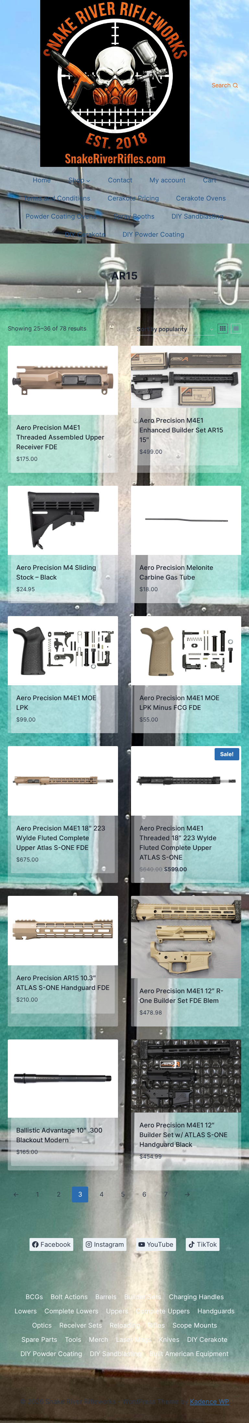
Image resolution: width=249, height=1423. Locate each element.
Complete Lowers (71, 1311)
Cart (209, 180)
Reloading (125, 1325)
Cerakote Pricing (133, 198)
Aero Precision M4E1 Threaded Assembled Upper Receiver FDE (60, 437)
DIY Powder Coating (153, 234)
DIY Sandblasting (197, 216)
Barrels (105, 1297)
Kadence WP (209, 1402)
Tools (73, 1339)
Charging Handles (196, 1297)
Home (42, 180)
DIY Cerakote (85, 234)
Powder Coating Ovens (61, 216)
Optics (42, 1325)
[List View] (236, 328)
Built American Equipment (189, 1354)
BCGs (34, 1297)
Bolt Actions (69, 1297)
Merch (98, 1339)
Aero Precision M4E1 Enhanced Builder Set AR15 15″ (181, 430)
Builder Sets (142, 1297)
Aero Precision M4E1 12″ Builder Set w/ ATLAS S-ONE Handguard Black (183, 1134)
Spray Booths (133, 216)
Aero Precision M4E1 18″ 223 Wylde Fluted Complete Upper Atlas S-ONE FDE (60, 838)
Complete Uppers (163, 1311)
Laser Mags (133, 1339)
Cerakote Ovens (201, 198)
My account (167, 180)
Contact (120, 180)
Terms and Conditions (56, 198)
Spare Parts (39, 1339)
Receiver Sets (80, 1325)
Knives (169, 1339)
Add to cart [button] (36, 1019)
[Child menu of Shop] (79, 180)
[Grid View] (223, 328)
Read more (156, 471)
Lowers (26, 1311)
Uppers (117, 1311)
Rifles (156, 1325)
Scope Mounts (194, 1325)
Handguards (215, 1311)
